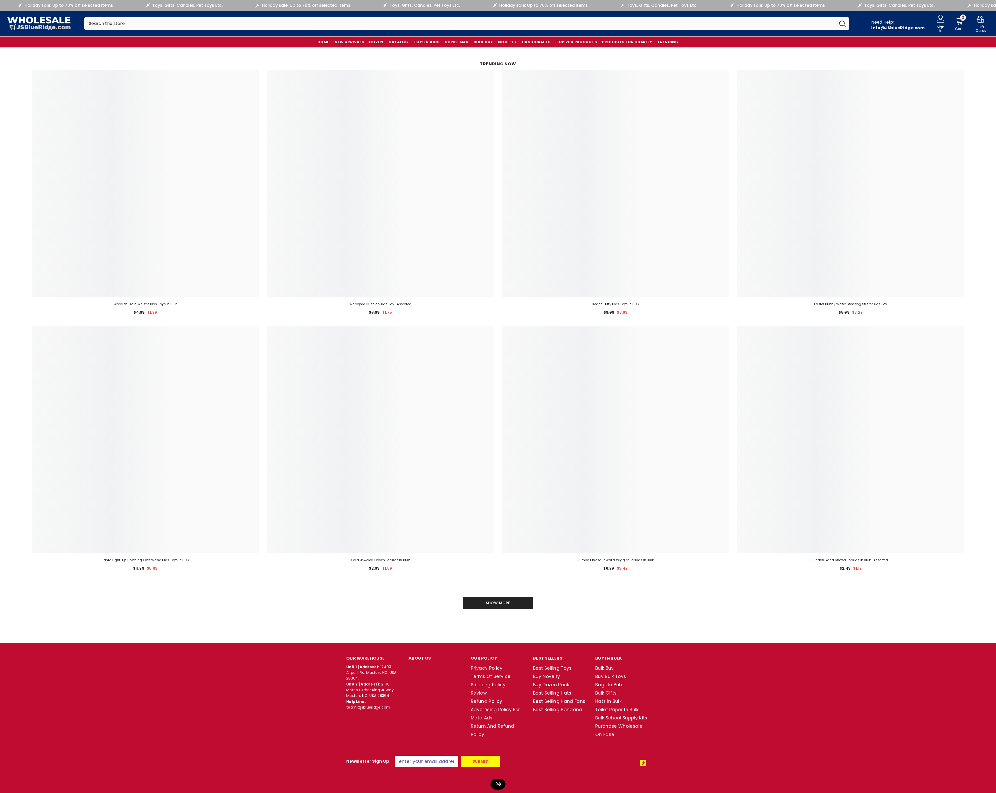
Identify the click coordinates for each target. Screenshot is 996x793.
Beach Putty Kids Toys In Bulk (615, 304)
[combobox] (460, 23)
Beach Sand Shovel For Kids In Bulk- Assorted (850, 560)
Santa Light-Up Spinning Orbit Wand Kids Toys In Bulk (145, 560)
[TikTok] (643, 762)
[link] (981, 23)
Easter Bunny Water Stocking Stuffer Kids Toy (850, 304)
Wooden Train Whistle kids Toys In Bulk (145, 304)
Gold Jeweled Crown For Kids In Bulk (380, 560)
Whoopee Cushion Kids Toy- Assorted (380, 304)
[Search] (466, 23)
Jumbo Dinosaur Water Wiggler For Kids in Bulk (615, 560)
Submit (480, 761)
